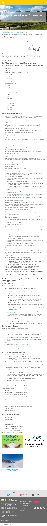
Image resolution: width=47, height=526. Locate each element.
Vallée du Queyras (19, 32)
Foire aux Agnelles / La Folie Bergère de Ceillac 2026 (12, 450)
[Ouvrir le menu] (43, 2)
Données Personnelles (5, 520)
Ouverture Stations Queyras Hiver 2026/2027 (34, 449)
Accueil (3, 32)
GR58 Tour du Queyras (12, 312)
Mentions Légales (4, 519)
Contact (36, 502)
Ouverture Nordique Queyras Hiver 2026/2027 (12, 470)
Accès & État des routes (24, 503)
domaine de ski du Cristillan (24, 195)
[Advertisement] (23, 482)
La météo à (34, 43)
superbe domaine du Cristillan (21, 344)
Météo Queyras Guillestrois (25, 501)
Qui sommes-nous (38, 505)
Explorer (7, 32)
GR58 (9, 248)
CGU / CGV (11, 519)
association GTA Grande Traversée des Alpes (31, 216)
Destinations (13, 32)
